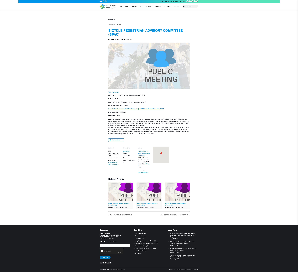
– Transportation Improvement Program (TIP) (146, 243)
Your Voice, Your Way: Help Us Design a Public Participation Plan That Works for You (182, 256)
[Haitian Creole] (104, 1)
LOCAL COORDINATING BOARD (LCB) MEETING (174, 215)
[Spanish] (106, 1)
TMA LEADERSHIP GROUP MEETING (121, 215)
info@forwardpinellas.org (107, 238)
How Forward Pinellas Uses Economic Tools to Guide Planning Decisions (183, 249)
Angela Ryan (126, 151)
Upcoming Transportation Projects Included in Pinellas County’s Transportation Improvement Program (182, 235)
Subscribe (105, 257)
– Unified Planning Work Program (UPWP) (145, 248)
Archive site (138, 253)
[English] (101, 1)
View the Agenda (113, 92)
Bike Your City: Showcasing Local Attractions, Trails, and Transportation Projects (182, 242)
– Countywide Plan (139, 238)
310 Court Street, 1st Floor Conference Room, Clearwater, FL (144, 153)
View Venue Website (143, 172)
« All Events (111, 19)
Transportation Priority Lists (142, 246)
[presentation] (120, 192)
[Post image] (168, 233)
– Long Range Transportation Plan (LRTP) (145, 241)
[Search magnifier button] (184, 6)
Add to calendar (116, 140)
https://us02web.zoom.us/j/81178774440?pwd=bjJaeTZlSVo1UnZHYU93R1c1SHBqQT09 (136, 109)
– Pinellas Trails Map (139, 236)
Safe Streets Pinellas (141, 251)
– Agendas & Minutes (140, 233)
